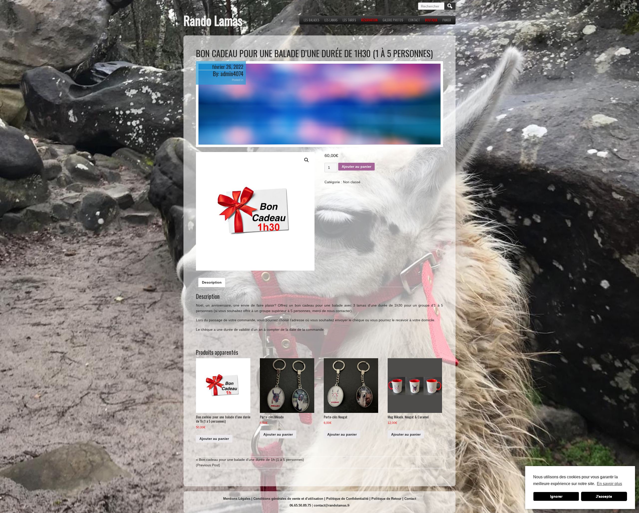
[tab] (211, 282)
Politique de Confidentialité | (348, 499)
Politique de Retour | (387, 499)
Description (212, 282)
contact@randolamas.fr (332, 505)
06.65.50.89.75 (300, 505)
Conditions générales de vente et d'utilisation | (289, 499)
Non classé (351, 182)
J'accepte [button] (604, 496)
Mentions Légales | (238, 499)
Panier (447, 19)
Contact (410, 499)
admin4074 (231, 73)
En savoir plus (609, 484)
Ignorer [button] (556, 496)
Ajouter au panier (356, 167)
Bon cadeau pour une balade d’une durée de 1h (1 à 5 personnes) (251, 460)
